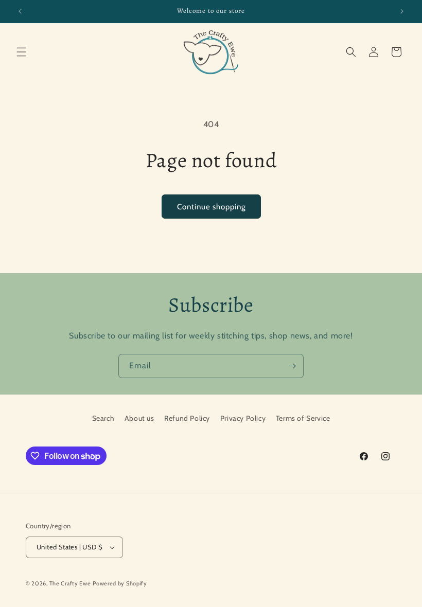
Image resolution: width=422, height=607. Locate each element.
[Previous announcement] (20, 11)
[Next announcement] (402, 11)
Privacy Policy (243, 418)
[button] (21, 52)
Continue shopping (211, 206)
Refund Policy (187, 418)
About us (139, 418)
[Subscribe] (291, 366)
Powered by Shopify (120, 583)
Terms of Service (303, 418)
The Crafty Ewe (70, 583)
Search (103, 418)
